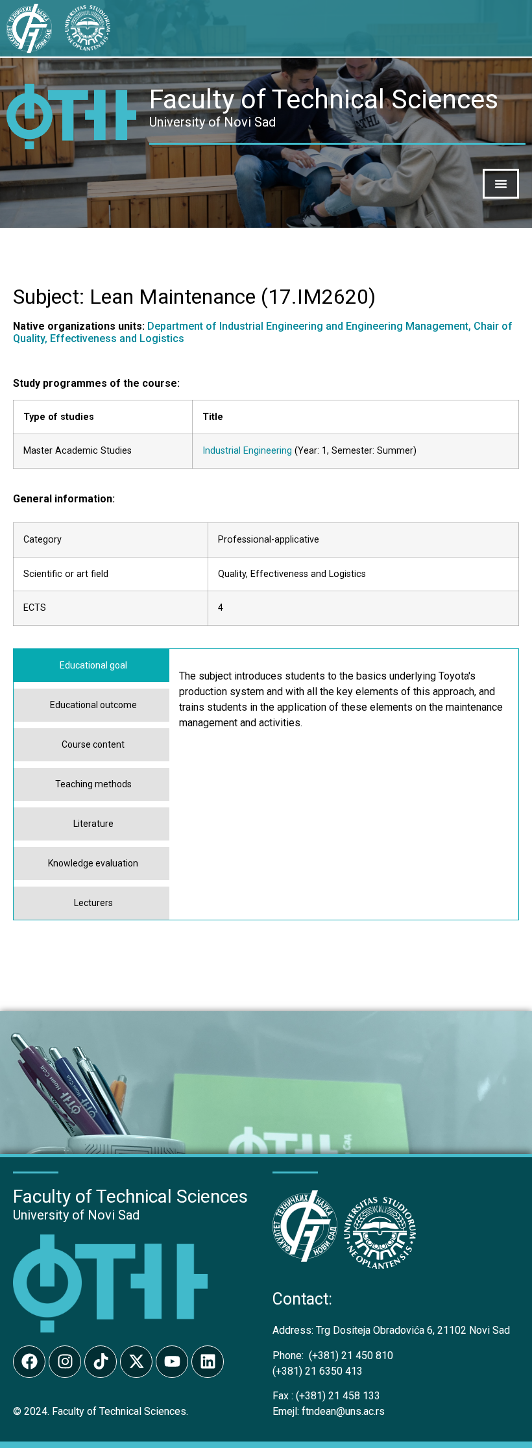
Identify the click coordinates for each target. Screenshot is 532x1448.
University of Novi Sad (76, 1215)
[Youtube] (172, 1361)
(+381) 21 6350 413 (317, 1371)
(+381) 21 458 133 (326, 1396)
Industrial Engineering (247, 450)
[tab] (91, 665)
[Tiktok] (100, 1361)
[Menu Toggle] (501, 184)
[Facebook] (29, 1361)
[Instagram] (65, 1361)
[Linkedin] (207, 1361)
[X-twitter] (136, 1361)
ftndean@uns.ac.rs (343, 1411)
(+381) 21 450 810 (332, 1355)
